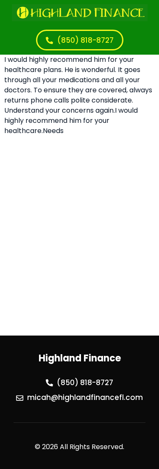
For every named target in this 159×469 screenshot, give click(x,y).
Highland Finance (80, 358)
